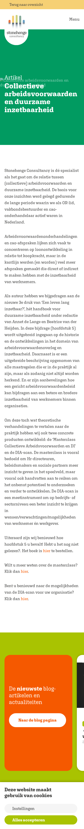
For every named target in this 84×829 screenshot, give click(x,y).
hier (46, 550)
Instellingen (23, 808)
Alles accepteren (28, 820)
